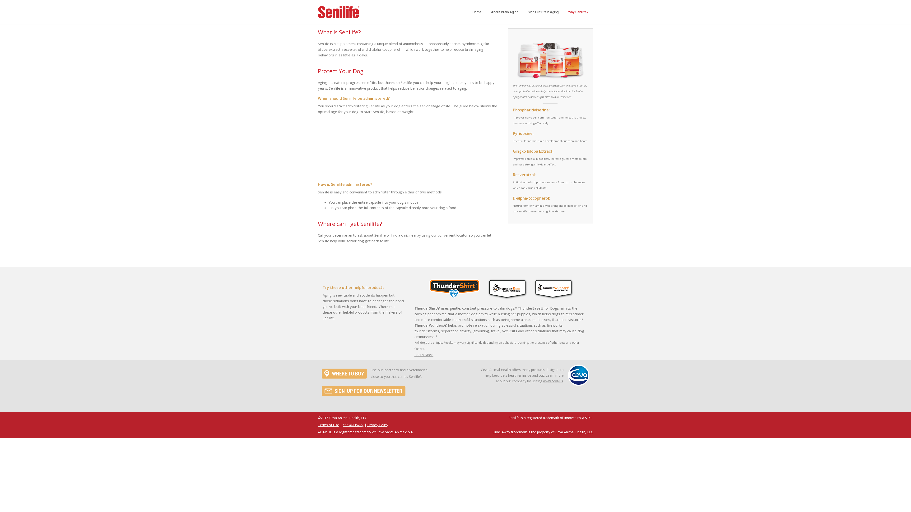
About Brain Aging (504, 12)
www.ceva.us (553, 381)
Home (477, 12)
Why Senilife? (578, 12)
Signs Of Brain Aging (543, 12)
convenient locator (453, 235)
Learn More (423, 354)
